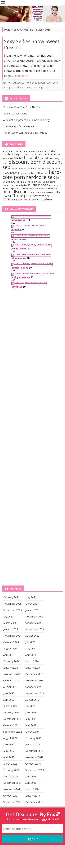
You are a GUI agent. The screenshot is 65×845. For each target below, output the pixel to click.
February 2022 (11, 770)
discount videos (18, 168)
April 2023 (8, 699)
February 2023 (11, 712)
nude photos (13, 188)
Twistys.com (29, 199)
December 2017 (34, 802)
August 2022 (10, 738)
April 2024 (8, 655)
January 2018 (32, 795)
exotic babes (9, 173)
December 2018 (34, 750)
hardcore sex (40, 177)
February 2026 (11, 597)
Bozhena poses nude (15, 113)
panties (38, 188)
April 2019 (30, 725)
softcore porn (20, 195)
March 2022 (10, 763)
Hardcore (43, 173)
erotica (30, 168)
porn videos (35, 192)
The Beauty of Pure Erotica (18, 126)
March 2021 (32, 603)
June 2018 (30, 776)
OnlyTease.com (27, 188)
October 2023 (11, 680)
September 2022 (12, 731)
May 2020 (30, 648)
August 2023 (10, 687)
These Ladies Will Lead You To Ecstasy (25, 132)
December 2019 (34, 674)
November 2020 (34, 616)
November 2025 (12, 603)
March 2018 (32, 789)
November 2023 (12, 674)
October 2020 (33, 622)
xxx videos (45, 199)
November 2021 (12, 789)
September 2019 (34, 693)
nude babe (21, 185)
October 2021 (11, 795)
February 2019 (33, 738)
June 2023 (8, 693)
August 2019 (32, 699)
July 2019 (30, 706)
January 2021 (32, 610)
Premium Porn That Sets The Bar (22, 107)
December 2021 (12, 782)
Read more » (21, 76)
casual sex (46, 158)
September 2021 (12, 802)
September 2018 (34, 770)
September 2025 (12, 610)
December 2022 (12, 718)
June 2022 (8, 744)
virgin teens (23, 87)
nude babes (38, 184)
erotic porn (54, 168)
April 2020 (30, 655)
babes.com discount (33, 154)
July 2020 (30, 642)
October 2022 (11, 725)
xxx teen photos (40, 87)
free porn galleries (28, 173)
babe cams (42, 151)
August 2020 (32, 635)
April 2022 (8, 757)
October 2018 (33, 763)
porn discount (15, 191)
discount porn (38, 82)
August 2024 (10, 648)
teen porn (52, 82)
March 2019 (32, 731)
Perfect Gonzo (50, 188)
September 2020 (34, 629)
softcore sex (41, 196)
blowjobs (32, 157)
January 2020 (32, 667)
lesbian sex (28, 181)
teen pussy (9, 87)
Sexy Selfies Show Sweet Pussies (31, 44)
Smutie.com (47, 192)
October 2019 (33, 687)
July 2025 (8, 616)
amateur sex (27, 151)
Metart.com (8, 185)
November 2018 (34, 757)
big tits (18, 158)
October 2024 (11, 642)
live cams (50, 181)
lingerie (41, 182)
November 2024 (12, 635)
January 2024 (10, 667)
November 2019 (34, 680)
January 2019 (32, 744)
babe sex (48, 154)
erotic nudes (41, 168)
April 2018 (30, 782)
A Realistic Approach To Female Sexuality (26, 120)
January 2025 (10, 629)
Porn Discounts (15, 82)
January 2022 (10, 776)
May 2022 (8, 750)
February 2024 (11, 661)
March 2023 (10, 706)
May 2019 (30, 718)
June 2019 (30, 712)
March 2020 (32, 661)
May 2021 (30, 597)
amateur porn (10, 151)
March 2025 (10, 622)
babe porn (17, 154)
